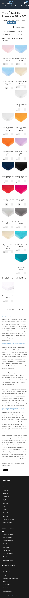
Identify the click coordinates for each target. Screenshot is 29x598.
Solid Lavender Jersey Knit (21, 152)
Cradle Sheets (6, 588)
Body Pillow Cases (8, 575)
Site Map (5, 503)
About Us (5, 490)
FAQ (4, 506)
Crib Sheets (6, 544)
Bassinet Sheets (7, 585)
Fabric (23, 20)
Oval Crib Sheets (7, 591)
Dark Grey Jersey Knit (21, 222)
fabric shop (5, 373)
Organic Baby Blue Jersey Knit (8, 82)
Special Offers (6, 550)
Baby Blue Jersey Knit (21, 58)
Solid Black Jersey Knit (21, 176)
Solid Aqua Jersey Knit (21, 245)
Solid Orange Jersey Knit (21, 128)
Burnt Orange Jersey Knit (8, 152)
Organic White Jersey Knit (8, 128)
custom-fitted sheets (7, 366)
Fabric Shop (6, 581)
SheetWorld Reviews (8, 519)
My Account (6, 500)
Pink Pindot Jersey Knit (8, 296)
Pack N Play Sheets (8, 534)
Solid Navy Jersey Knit (8, 176)
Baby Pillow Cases (8, 553)
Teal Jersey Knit (21, 267)
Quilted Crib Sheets (8, 560)
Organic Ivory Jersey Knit (8, 245)
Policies (5, 509)
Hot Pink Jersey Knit (21, 199)
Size (9, 20)
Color (13, 20)
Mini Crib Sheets (7, 537)
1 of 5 (9, 34)
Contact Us (6, 496)
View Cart (5, 493)
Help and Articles (7, 522)
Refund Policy (6, 513)
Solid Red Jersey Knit (8, 199)
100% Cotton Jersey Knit (9, 31)
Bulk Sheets (6, 547)
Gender (18, 20)
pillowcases (16, 366)
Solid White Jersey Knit (21, 104)
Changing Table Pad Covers (10, 578)
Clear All (19, 31)
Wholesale (6, 516)
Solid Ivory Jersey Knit (21, 81)
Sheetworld (14, 595)
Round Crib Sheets (8, 540)
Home (4, 487)
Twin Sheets (6, 557)
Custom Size (11, 22)
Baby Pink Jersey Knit (8, 58)
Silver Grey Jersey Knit (8, 222)
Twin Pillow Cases (7, 572)
